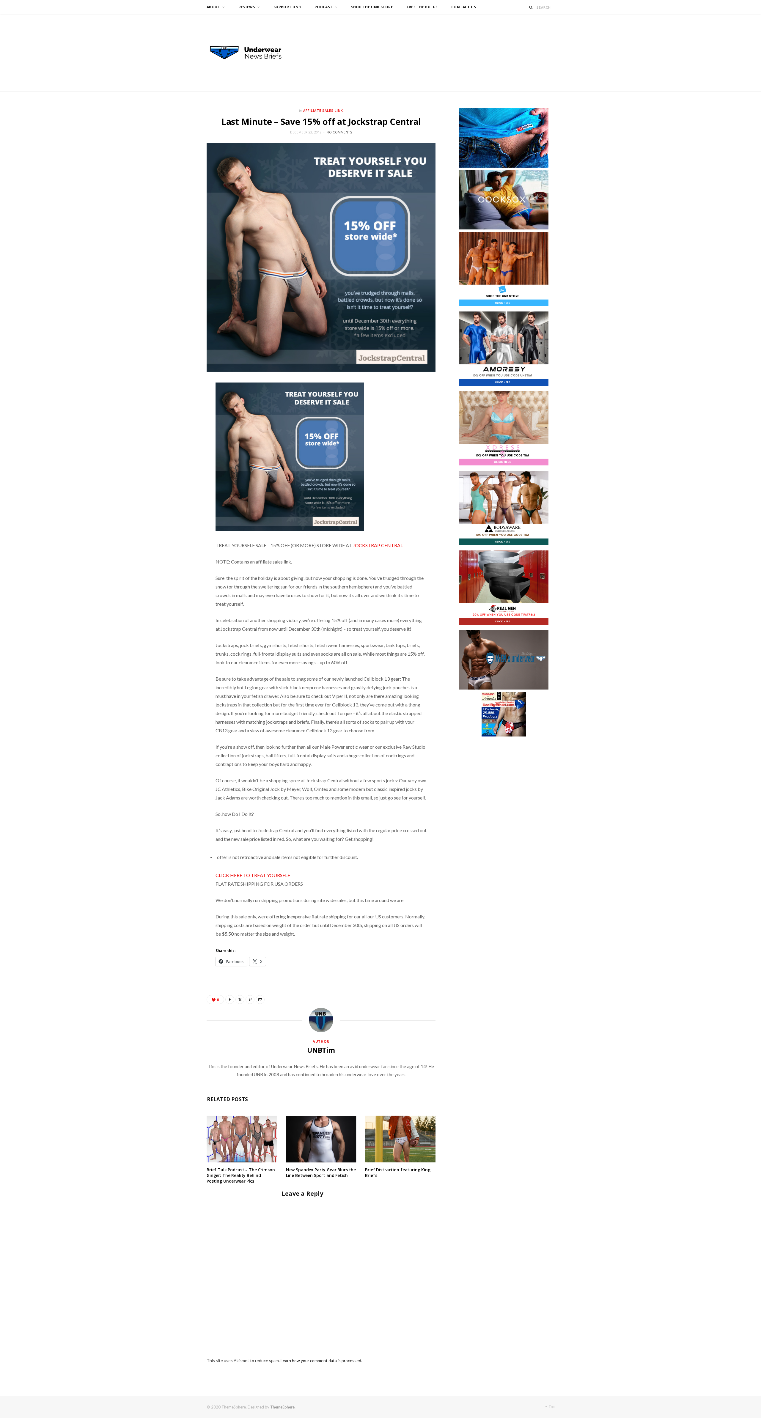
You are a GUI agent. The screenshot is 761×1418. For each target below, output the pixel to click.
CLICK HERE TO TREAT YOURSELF (253, 875)
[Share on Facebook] (229, 999)
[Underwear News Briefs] (251, 53)
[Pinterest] (250, 999)
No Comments (339, 132)
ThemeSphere (282, 1407)
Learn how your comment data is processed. (321, 1360)
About (213, 7)
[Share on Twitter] (239, 999)
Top (551, 1406)
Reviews (246, 7)
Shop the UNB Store (372, 7)
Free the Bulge (422, 7)
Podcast (324, 7)
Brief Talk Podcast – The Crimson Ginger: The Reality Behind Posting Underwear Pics (241, 1175)
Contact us (463, 7)
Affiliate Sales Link (323, 110)
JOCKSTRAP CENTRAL (378, 545)
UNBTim (321, 1050)
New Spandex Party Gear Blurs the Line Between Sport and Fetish (321, 1172)
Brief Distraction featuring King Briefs (397, 1172)
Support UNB (287, 7)
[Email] (260, 999)
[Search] (531, 7)
